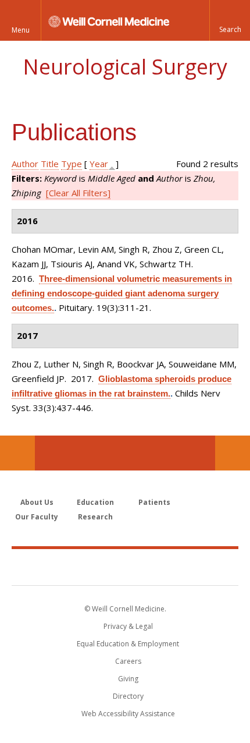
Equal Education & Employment (128, 644)
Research (95, 517)
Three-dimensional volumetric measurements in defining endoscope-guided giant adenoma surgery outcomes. (122, 293)
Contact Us (232, 453)
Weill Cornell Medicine (125, 567)
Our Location (17, 453)
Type (71, 163)
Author (25, 163)
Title (50, 163)
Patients (154, 502)
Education (95, 502)
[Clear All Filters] (78, 193)
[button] (229, 20)
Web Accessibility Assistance (128, 714)
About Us (36, 502)
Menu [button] (21, 30)
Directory (128, 696)
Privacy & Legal (128, 626)
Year (99, 163)
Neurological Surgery (125, 66)
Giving (128, 679)
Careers (128, 661)
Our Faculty (36, 517)
